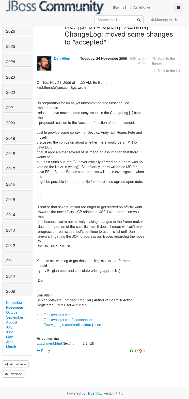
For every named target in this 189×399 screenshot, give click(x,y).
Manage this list (166, 19)
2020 (10, 123)
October (12, 312)
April (9, 341)
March (11, 346)
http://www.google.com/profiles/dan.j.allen (69, 324)
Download (15, 374)
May (9, 336)
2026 (10, 31)
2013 (10, 230)
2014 (10, 215)
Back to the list (168, 70)
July (9, 327)
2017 (10, 169)
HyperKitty (94, 393)
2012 (10, 245)
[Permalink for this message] (143, 63)
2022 (10, 92)
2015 (10, 199)
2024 (10, 61)
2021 (10, 107)
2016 (10, 184)
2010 (10, 276)
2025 (10, 46)
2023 (10, 77)
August (11, 322)
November (14, 307)
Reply (45, 350)
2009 (10, 291)
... (39, 97)
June (10, 331)
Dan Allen (62, 58)
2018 (10, 153)
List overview (17, 364)
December (14, 302)
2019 (10, 138)
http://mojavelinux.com (54, 314)
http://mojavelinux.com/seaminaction (65, 319)
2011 (10, 261)
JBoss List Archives (131, 7)
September (14, 317)
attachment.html (49, 343)
